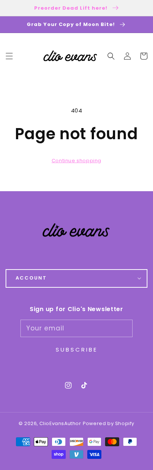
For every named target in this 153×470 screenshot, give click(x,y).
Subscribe (77, 349)
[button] (111, 56)
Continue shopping (76, 160)
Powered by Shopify (108, 423)
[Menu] (9, 56)
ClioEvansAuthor (60, 423)
